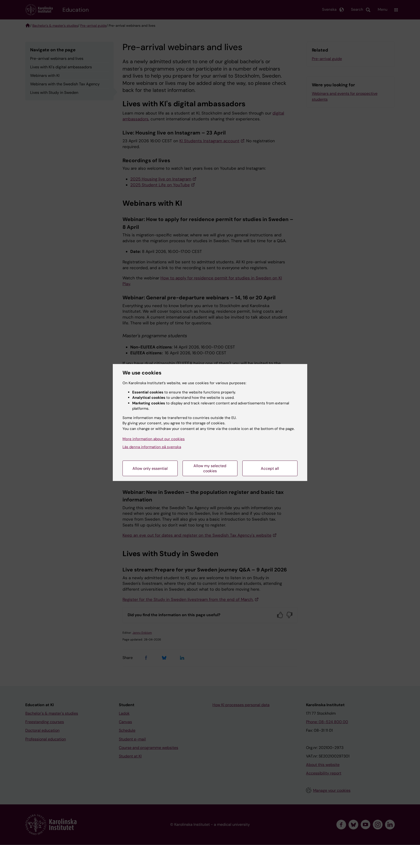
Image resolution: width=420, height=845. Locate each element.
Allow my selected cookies (209, 468)
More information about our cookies (153, 438)
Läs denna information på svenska (151, 447)
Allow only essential (150, 468)
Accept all (270, 468)
